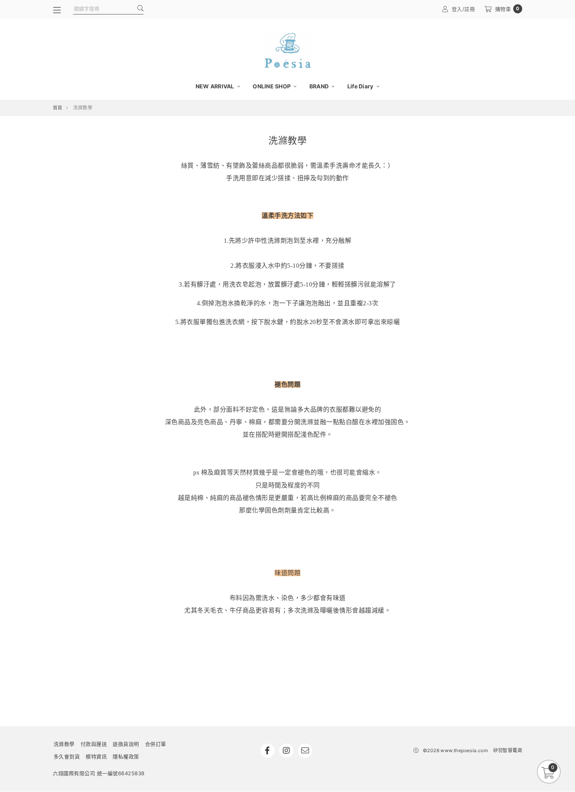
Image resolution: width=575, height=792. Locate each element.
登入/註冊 (463, 9)
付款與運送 (94, 744)
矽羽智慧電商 (507, 750)
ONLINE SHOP (272, 86)
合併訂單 (155, 744)
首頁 (58, 108)
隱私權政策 (126, 756)
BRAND (319, 86)
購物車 (507, 8)
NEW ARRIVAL (215, 86)
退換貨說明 (126, 744)
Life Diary (361, 86)
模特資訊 (96, 756)
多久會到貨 (67, 756)
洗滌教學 (64, 744)
